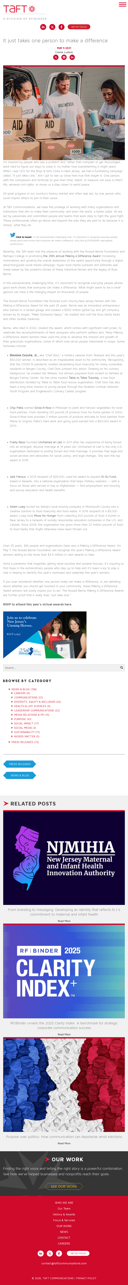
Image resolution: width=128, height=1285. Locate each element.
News (64, 1231)
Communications (26, 697)
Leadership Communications (34, 710)
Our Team (64, 1208)
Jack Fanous (18, 476)
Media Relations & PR (29, 714)
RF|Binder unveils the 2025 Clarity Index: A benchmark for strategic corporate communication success (64, 1025)
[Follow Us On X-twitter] (52, 26)
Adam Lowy (17, 506)
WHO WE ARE (64, 1202)
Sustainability (24, 732)
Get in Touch (79, 26)
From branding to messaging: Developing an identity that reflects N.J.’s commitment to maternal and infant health (64, 912)
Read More (64, 920)
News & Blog (21, 689)
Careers (20, 693)
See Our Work (64, 1186)
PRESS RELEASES (20, 764)
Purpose (20, 719)
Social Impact (23, 723)
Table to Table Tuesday (84, 377)
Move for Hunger (45, 515)
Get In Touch (78, 1253)
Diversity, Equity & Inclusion (34, 701)
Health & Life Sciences (30, 706)
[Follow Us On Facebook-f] (61, 26)
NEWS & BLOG (20, 775)
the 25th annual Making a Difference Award (71, 256)
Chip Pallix (16, 407)
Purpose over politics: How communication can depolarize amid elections (64, 1137)
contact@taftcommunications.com (64, 1263)
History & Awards (64, 1214)
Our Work (64, 1226)
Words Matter (24, 736)
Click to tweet (23, 237)
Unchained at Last (50, 442)
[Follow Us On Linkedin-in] (43, 26)
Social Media (23, 727)
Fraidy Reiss (17, 442)
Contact (64, 1237)
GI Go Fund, (109, 476)
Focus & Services (64, 1220)
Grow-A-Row (43, 407)
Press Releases (22, 742)
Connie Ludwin (64, 52)
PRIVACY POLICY (86, 1278)
